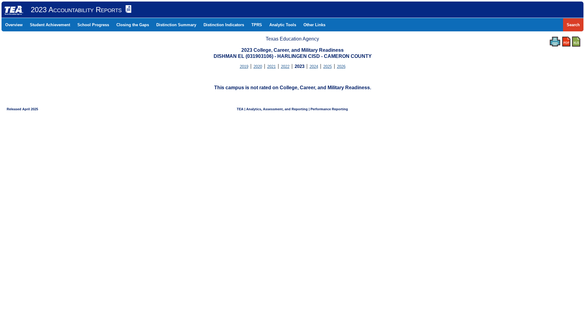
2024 (314, 66)
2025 (327, 66)
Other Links (314, 25)
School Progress (93, 25)
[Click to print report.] (555, 41)
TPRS (256, 25)
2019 (244, 66)
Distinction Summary (176, 25)
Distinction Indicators (224, 25)
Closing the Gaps (132, 25)
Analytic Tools (282, 25)
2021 (271, 66)
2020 (258, 66)
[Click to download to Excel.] (576, 41)
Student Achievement (50, 25)
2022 (285, 66)
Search (573, 25)
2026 (341, 66)
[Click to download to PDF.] (566, 41)
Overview (14, 25)
